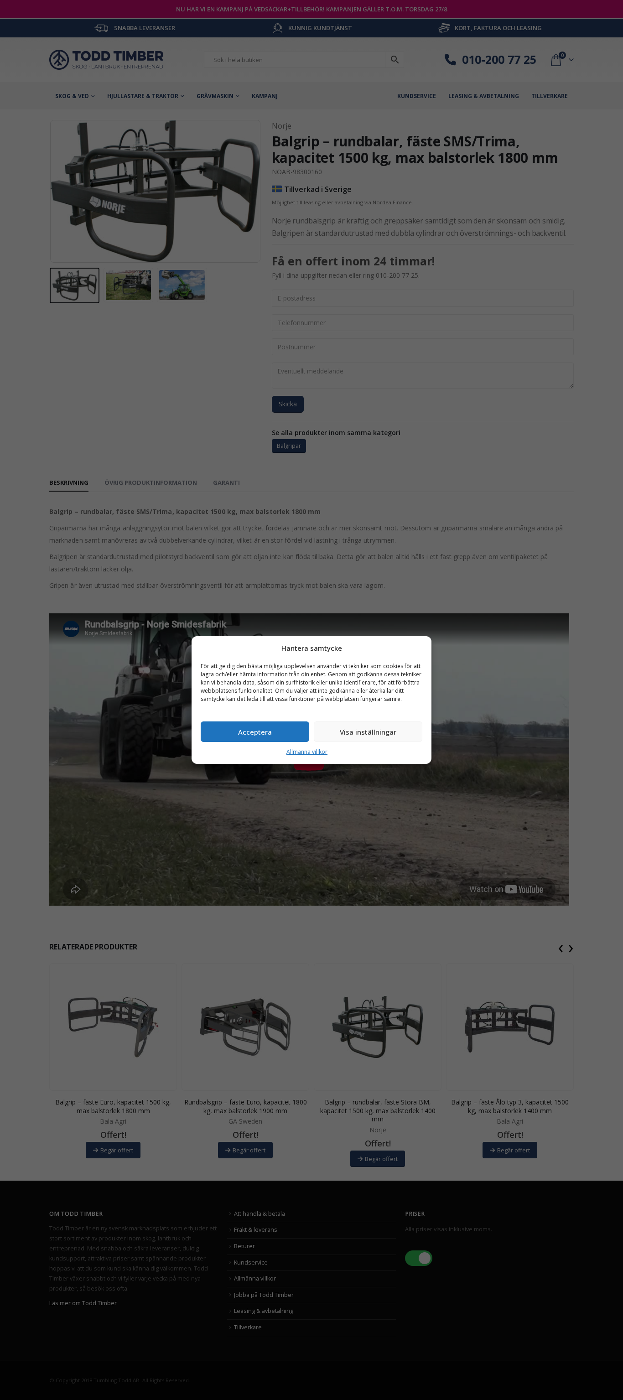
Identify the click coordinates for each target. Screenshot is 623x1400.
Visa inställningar (368, 731)
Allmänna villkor (306, 752)
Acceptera (255, 731)
